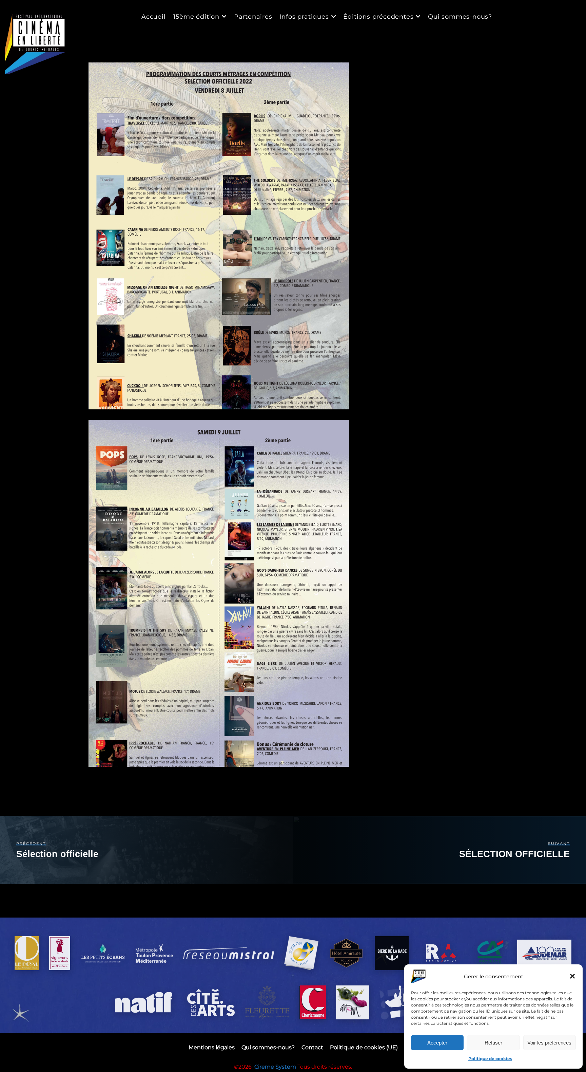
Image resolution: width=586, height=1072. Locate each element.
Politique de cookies (490, 1058)
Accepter (437, 1043)
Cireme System (275, 1067)
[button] (572, 976)
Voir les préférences (549, 1043)
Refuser (493, 1043)
